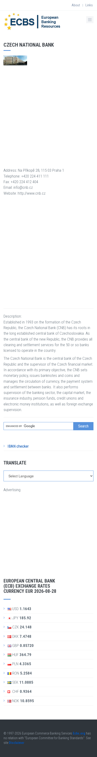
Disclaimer (16, 743)
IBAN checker (18, 446)
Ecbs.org (79, 733)
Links (89, 5)
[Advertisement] (48, 113)
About (76, 5)
